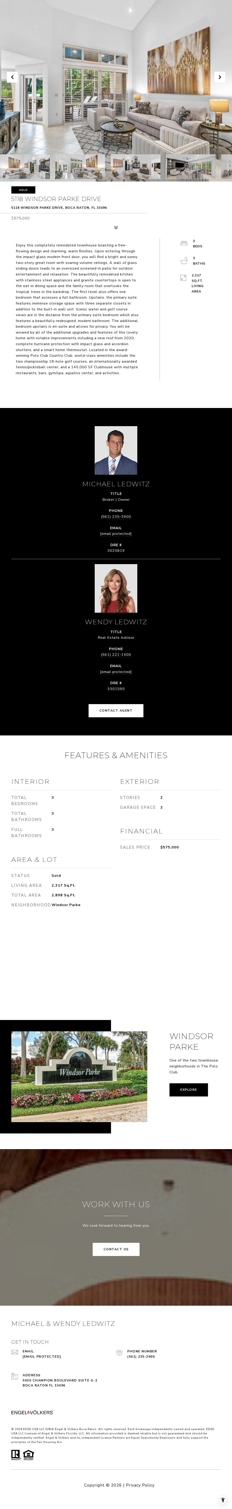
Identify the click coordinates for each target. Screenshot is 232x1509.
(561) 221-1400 (116, 654)
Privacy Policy (140, 1485)
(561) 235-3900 (116, 516)
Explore (188, 1090)
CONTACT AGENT (116, 710)
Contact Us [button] (116, 1249)
